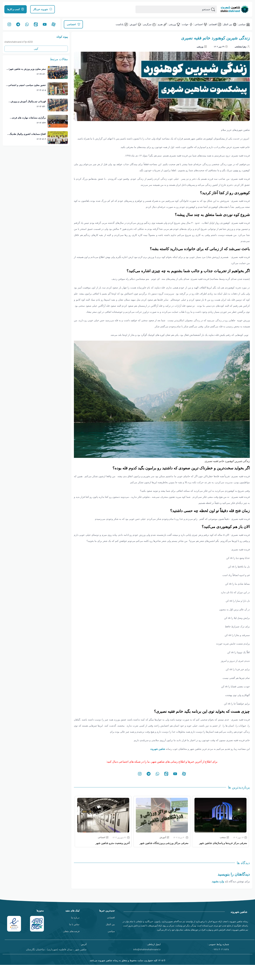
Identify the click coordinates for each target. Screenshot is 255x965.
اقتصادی (213, 24)
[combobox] (176, 9)
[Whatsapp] (27, 24)
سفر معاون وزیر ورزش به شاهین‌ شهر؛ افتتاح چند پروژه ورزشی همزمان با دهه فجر (27, 69)
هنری (160, 24)
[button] (36, 48)
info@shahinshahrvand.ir (147, 949)
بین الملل (227, 24)
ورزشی (172, 24)
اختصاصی (102, 837)
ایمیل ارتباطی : (153, 944)
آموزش (133, 24)
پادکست (120, 24)
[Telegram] (18, 24)
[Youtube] (45, 24)
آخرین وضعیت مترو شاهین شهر (171, 843)
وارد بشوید (218, 881)
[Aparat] (54, 24)
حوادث (185, 24)
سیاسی (241, 24)
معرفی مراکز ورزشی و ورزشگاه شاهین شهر (222, 843)
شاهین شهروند (157, 749)
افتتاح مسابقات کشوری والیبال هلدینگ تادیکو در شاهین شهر (27, 134)
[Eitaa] (36, 24)
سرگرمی (147, 24)
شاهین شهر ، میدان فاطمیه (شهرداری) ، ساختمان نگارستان (56, 949)
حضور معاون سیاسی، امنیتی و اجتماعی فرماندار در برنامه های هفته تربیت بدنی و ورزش (26, 85)
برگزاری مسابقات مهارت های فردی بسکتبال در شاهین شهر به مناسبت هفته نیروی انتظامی (27, 117)
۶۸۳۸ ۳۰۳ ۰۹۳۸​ (220, 949)
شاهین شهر (123, 843)
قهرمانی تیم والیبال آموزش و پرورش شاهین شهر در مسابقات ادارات (28, 101)
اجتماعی (199, 24)
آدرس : (83, 944)
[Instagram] (9, 24)
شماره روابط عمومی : (218, 944)
